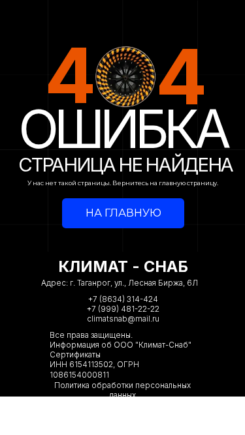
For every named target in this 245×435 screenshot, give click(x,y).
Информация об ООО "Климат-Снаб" (120, 345)
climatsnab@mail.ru (123, 318)
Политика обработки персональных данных (122, 390)
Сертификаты (75, 354)
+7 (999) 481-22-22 (123, 309)
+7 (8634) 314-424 (123, 299)
